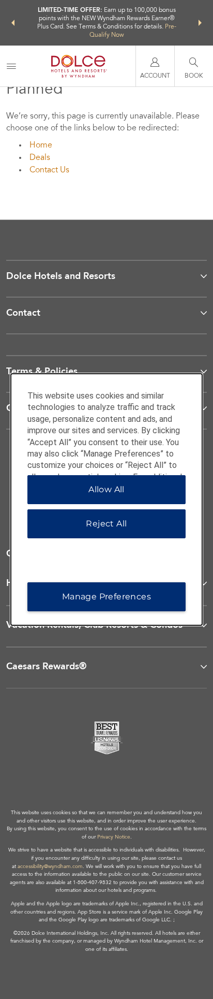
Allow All (106, 489)
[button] (13, 22)
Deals (39, 158)
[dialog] (107, 499)
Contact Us (49, 170)
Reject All (106, 523)
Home (40, 145)
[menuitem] (11, 66)
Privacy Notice (113, 837)
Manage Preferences (106, 596)
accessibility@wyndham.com (50, 867)
